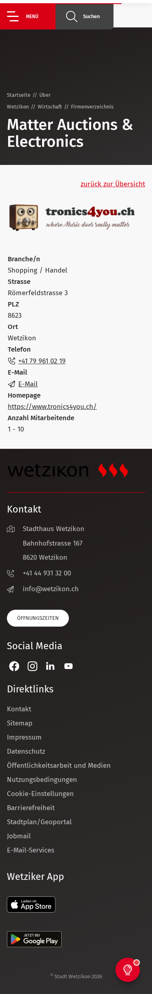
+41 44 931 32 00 (47, 573)
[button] (31, 16)
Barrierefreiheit (31, 808)
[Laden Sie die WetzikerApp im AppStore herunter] (31, 910)
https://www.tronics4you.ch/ (52, 406)
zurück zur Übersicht (113, 184)
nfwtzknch (52, 589)
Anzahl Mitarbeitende (41, 418)
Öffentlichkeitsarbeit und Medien (59, 765)
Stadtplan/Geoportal (39, 822)
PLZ (13, 304)
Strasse (19, 281)
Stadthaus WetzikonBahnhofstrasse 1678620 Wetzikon (53, 543)
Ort (13, 327)
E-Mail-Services (30, 850)
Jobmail (19, 836)
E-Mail (17, 372)
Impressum (24, 737)
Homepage (24, 395)
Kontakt (19, 709)
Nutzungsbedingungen (42, 779)
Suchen (91, 16)
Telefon (19, 349)
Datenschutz (26, 751)
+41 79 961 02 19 (42, 361)
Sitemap (19, 723)
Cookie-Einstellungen (40, 794)
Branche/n (24, 259)
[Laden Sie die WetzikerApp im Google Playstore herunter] (34, 945)
